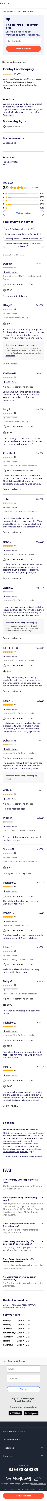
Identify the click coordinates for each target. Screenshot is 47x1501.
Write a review (23, 213)
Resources (8, 1448)
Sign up (23, 1389)
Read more (8, 115)
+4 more (6, 88)
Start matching (23, 48)
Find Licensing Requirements (15, 1152)
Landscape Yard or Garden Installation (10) (23, 239)
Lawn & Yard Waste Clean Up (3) (19, 229)
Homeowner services (14, 1431)
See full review (10, 363)
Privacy (9, 1479)
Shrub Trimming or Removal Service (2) (22, 234)
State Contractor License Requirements (20, 1129)
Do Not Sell (25, 1479)
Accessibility (36, 1479)
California (16, 1479)
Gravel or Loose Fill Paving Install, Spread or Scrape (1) (23, 244)
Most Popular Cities (12, 1361)
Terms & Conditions (38, 1484)
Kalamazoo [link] (28, 11)
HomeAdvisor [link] (9, 11)
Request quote (23, 1495)
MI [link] (19, 11)
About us (7, 1456)
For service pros (11, 1439)
